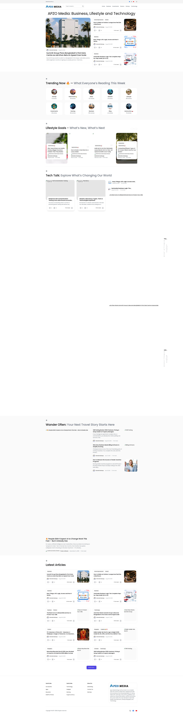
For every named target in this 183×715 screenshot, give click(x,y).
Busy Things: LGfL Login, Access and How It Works (106, 40)
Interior (106, 19)
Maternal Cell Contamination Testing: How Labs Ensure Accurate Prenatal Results (60, 199)
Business (96, 36)
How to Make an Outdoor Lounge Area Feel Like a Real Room (107, 23)
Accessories (121, 143)
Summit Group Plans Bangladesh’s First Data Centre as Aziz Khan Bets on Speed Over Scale (66, 54)
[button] (136, 1)
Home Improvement (98, 19)
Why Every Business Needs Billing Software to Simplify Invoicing (106, 445)
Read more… (91, 667)
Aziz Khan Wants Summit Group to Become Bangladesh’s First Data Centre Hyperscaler (165, 350)
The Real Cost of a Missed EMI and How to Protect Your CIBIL (165, 239)
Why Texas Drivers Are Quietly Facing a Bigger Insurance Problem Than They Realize (56, 150)
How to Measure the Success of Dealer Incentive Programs (107, 460)
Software (96, 648)
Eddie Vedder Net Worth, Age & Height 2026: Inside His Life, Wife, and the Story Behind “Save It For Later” (107, 633)
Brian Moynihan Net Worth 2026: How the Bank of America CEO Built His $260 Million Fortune (60, 652)
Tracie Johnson (64, 551)
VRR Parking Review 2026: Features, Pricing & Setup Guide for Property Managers (106, 431)
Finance (55, 610)
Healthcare (49, 181)
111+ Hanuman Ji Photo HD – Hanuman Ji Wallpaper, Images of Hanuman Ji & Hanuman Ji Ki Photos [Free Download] (60, 633)
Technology (97, 610)
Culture (49, 629)
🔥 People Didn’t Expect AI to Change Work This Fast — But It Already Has (66, 540)
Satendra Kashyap (53, 50)
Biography (96, 629)
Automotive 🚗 (51, 145)
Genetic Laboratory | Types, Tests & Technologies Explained (91, 199)
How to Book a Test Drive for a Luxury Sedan (79, 151)
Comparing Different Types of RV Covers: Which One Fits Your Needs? (127, 150)
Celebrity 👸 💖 (104, 629)
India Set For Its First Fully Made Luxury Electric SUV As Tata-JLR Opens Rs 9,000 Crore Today (104, 150)
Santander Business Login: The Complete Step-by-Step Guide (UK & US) (107, 57)
